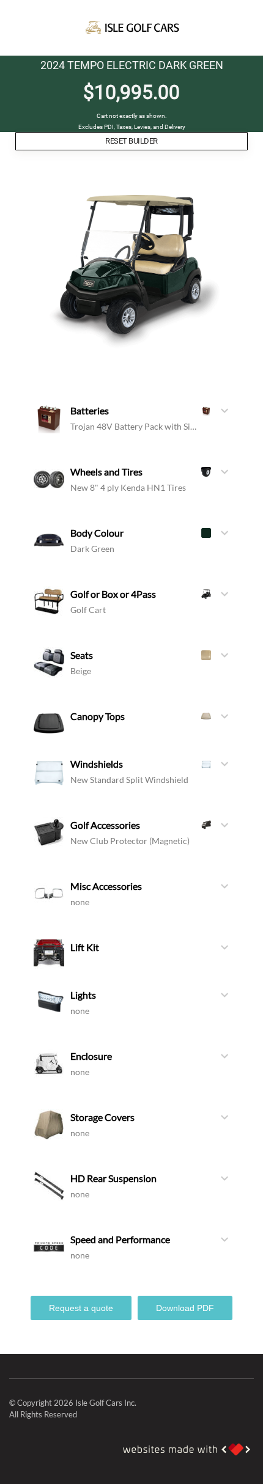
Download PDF (185, 1308)
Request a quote (81, 1308)
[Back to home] (131, 27)
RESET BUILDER (131, 140)
